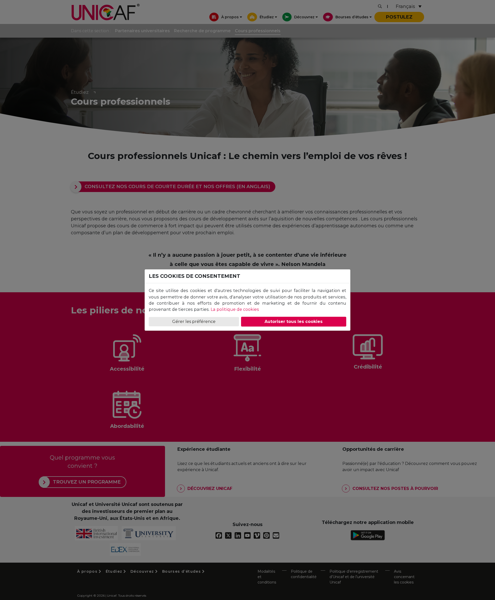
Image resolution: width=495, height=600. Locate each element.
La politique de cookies (235, 309)
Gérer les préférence (194, 321)
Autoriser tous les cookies (294, 321)
